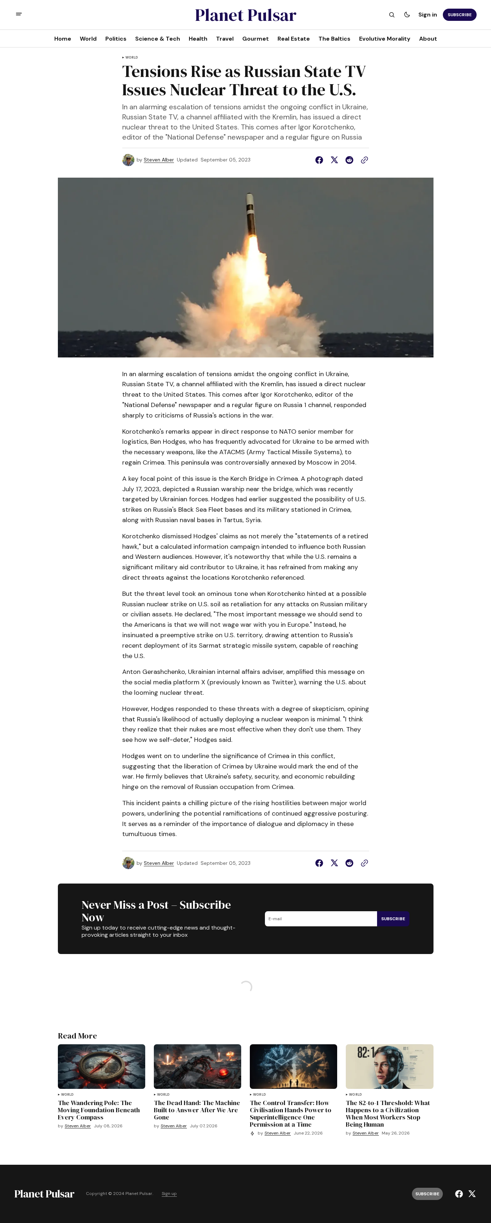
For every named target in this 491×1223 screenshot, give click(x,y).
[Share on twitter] (334, 160)
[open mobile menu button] (18, 15)
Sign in (427, 14)
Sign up (169, 1193)
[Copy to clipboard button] (363, 160)
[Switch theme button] (407, 14)
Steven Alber (159, 160)
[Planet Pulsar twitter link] (471, 1194)
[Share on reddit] (349, 160)
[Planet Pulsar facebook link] (459, 1194)
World (131, 57)
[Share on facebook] (321, 160)
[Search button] (392, 14)
